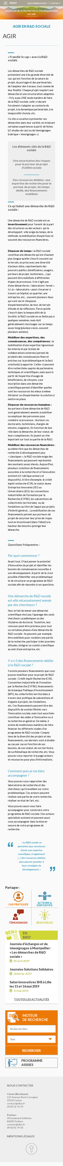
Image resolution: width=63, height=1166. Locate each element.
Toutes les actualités (31, 999)
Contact (55, 3)
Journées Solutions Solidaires (31, 969)
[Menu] (5, 3)
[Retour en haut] (31, 1148)
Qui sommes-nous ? (37, 3)
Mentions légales (20, 1136)
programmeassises (32, 1063)
